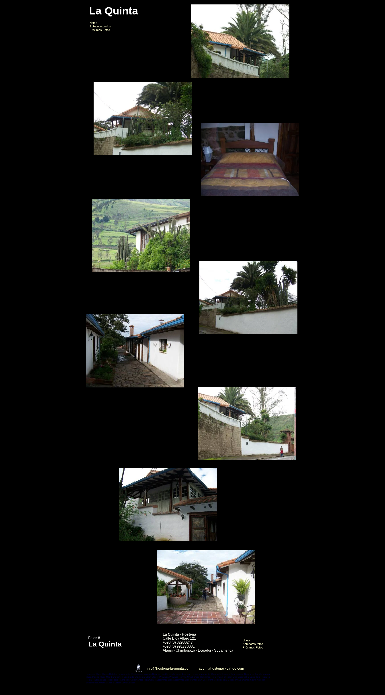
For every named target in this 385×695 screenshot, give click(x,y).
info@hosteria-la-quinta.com (169, 668)
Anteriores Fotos (100, 26)
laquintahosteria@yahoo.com (221, 668)
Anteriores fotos (253, 644)
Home (93, 22)
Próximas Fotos (100, 30)
